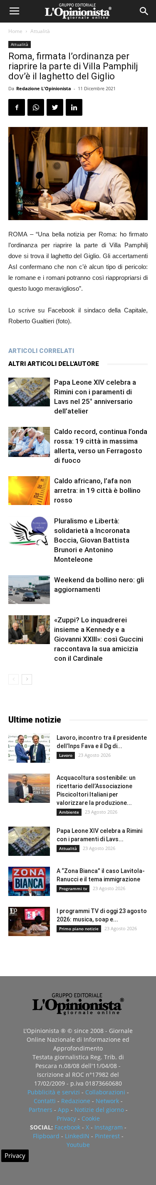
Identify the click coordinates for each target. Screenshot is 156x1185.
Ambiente (69, 812)
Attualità (40, 31)
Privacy (66, 1118)
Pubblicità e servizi (53, 1092)
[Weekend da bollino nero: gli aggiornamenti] (29, 589)
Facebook (67, 1127)
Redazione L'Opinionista (43, 88)
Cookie (91, 1118)
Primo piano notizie (79, 928)
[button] (144, 11)
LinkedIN (77, 1136)
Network (107, 1101)
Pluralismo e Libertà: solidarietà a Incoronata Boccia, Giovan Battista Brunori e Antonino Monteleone (92, 540)
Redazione (75, 1101)
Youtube (78, 1145)
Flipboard (46, 1136)
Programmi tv (73, 888)
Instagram (108, 1127)
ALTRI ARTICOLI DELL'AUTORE (53, 364)
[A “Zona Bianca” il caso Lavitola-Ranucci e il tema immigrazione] (29, 881)
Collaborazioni (105, 1092)
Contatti (45, 1101)
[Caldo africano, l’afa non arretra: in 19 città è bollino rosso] (29, 490)
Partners (40, 1110)
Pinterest (107, 1136)
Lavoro (65, 755)
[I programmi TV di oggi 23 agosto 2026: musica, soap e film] (29, 921)
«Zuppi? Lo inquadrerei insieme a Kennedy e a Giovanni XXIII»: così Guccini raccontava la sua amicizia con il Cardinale (98, 639)
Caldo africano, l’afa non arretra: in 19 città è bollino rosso (97, 490)
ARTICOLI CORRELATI (41, 351)
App (63, 1110)
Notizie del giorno (99, 1110)
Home (15, 31)
